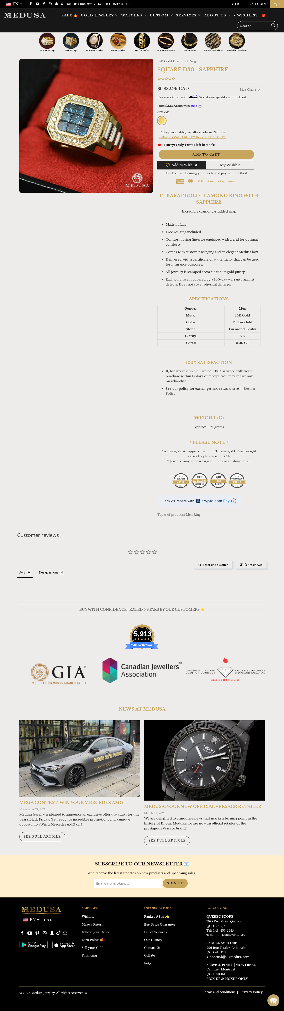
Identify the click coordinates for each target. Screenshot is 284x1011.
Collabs (149, 955)
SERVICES (187, 15)
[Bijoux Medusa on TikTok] (63, 4)
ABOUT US (215, 15)
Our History (153, 940)
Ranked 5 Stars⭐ (156, 916)
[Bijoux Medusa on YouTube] (37, 4)
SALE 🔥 (70, 15)
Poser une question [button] (215, 565)
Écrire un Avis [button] (253, 565)
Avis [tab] (22, 572)
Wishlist (88, 916)
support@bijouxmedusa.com (227, 957)
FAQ (147, 963)
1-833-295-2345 (233, 935)
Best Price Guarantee (159, 924)
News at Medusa (142, 709)
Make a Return (93, 924)
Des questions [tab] (48, 572)
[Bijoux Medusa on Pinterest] (43, 4)
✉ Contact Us (118, 4)
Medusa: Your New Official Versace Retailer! (203, 806)
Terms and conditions (219, 992)
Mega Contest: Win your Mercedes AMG (71, 802)
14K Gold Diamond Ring (176, 61)
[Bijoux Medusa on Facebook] (30, 4)
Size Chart (248, 89)
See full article (42, 836)
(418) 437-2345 (223, 930)
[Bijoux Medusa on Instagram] (50, 4)
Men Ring (193, 515)
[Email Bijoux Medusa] (68, 4)
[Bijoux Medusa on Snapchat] (56, 4)
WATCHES (132, 15)
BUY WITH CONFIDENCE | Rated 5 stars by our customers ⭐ (142, 609)
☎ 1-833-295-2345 (87, 4)
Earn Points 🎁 (93, 940)
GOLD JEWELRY (98, 15)
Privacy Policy (252, 992)
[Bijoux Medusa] (25, 15)
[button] (273, 1000)
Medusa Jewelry (43, 993)
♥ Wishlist (246, 15)
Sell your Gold (92, 948)
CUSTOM (160, 15)
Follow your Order (96, 932)
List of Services (155, 932)
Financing (89, 955)
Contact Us (152, 948)
